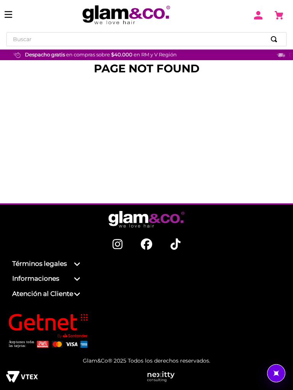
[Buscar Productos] (275, 39)
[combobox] (146, 39)
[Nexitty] (216, 377)
